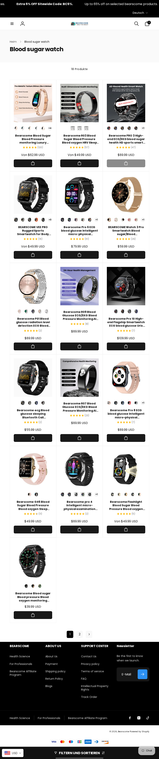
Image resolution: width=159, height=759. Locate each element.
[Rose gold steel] (109, 220)
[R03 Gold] (73, 128)
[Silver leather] (122, 220)
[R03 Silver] (86, 128)
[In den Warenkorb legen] (33, 163)
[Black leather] (129, 128)
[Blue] (136, 311)
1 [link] (70, 634)
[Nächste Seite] (89, 634)
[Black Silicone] (62, 220)
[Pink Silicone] (76, 220)
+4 (49, 128)
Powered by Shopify (139, 731)
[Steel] (122, 128)
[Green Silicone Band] (40, 586)
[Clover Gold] (29, 128)
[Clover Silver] (36, 128)
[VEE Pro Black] (16, 220)
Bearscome (123, 731)
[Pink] (109, 403)
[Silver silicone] (136, 220)
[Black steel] (116, 311)
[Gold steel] (126, 494)
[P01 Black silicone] (33, 311)
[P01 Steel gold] (40, 311)
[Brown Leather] (89, 220)
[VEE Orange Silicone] (36, 220)
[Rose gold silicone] (129, 220)
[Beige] (119, 494)
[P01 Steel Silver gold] (26, 311)
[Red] (129, 403)
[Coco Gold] (43, 128)
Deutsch (138, 13)
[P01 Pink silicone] (19, 311)
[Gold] (16, 128)
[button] (12, 23)
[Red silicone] (109, 128)
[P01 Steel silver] (46, 311)
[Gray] (136, 403)
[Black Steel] (89, 494)
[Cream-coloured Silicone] (83, 220)
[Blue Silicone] (69, 220)
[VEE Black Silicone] (29, 220)
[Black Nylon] (76, 494)
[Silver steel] (116, 220)
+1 (143, 128)
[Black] (116, 403)
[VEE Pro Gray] (43, 403)
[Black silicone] (136, 128)
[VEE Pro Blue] (36, 403)
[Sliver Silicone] (69, 494)
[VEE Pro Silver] (23, 220)
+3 (50, 219)
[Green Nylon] (83, 494)
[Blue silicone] (116, 128)
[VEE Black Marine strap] (43, 220)
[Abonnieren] (142, 674)
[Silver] (23, 128)
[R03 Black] (79, 128)
